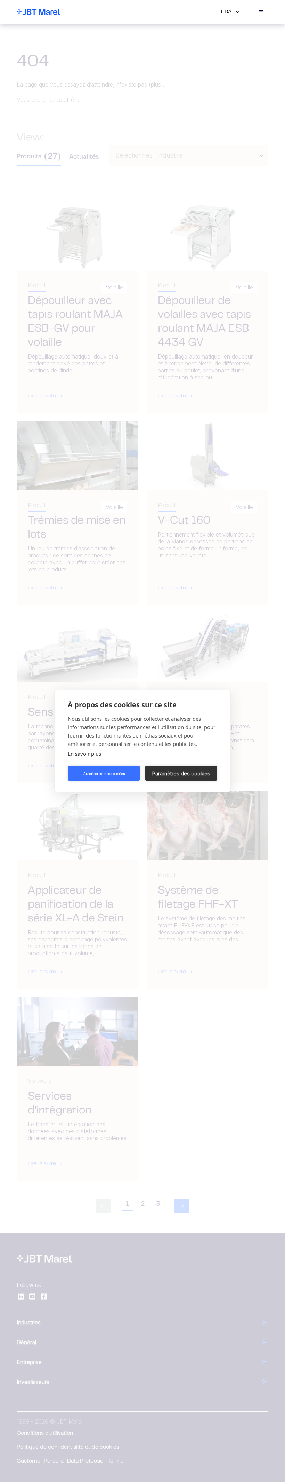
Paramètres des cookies (181, 773)
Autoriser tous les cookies (104, 773)
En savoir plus (84, 753)
